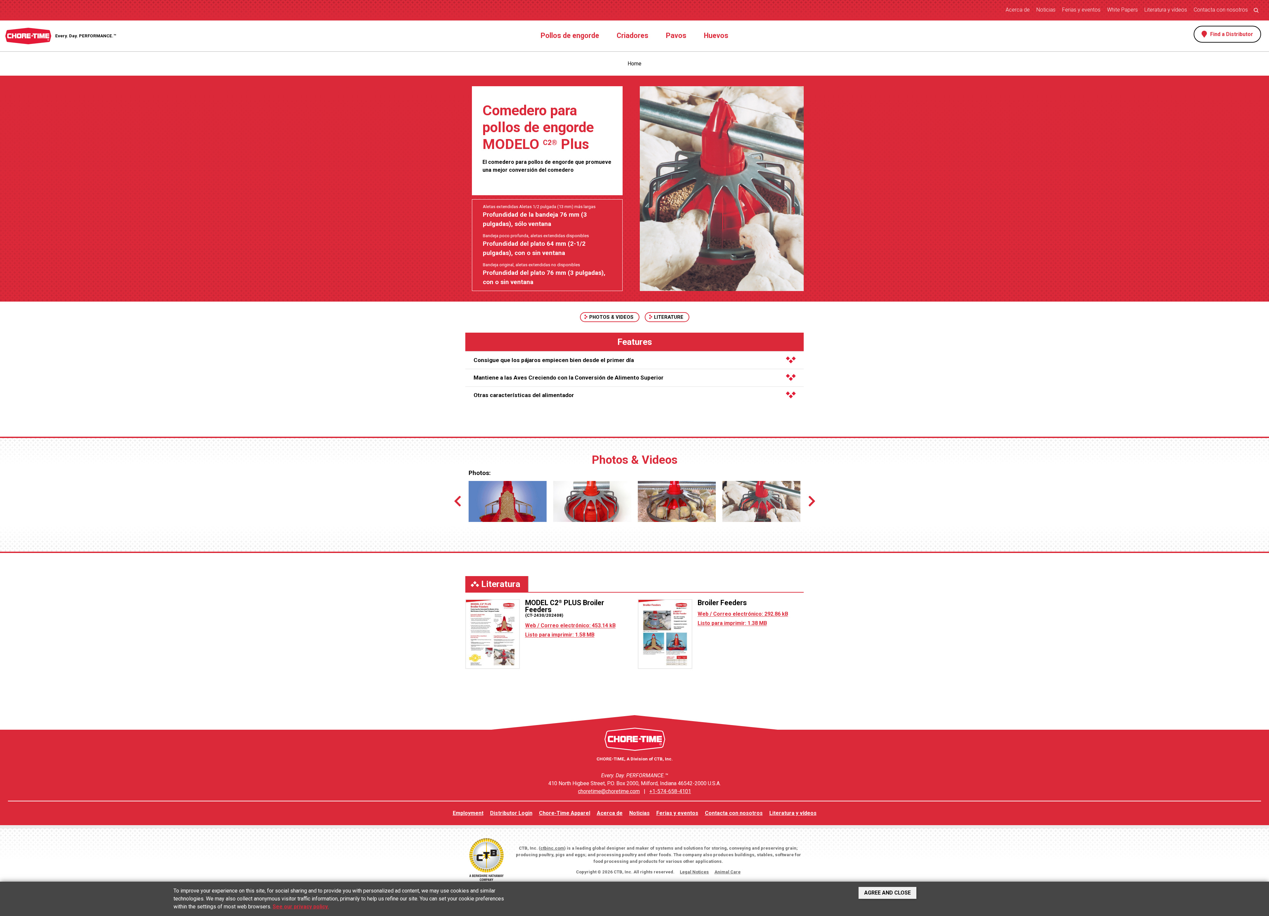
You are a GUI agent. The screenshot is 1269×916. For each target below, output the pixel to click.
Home (634, 63)
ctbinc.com (552, 848)
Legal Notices (694, 871)
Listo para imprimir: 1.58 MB (560, 635)
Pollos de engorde (570, 35)
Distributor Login (511, 813)
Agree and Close (887, 893)
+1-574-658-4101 (670, 791)
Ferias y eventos (1081, 10)
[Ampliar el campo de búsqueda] (1256, 10)
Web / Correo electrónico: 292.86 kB (743, 614)
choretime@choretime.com (609, 791)
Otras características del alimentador (524, 395)
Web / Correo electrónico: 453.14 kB (570, 625)
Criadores (632, 35)
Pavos (676, 35)
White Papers (1122, 10)
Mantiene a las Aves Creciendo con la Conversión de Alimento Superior (569, 377)
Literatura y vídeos (1165, 10)
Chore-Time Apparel (564, 813)
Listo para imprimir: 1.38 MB (732, 623)
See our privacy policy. (301, 906)
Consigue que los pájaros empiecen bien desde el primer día (554, 360)
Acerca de (1018, 10)
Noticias (1046, 10)
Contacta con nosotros (1221, 10)
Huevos (716, 35)
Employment (468, 813)
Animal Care (727, 871)
